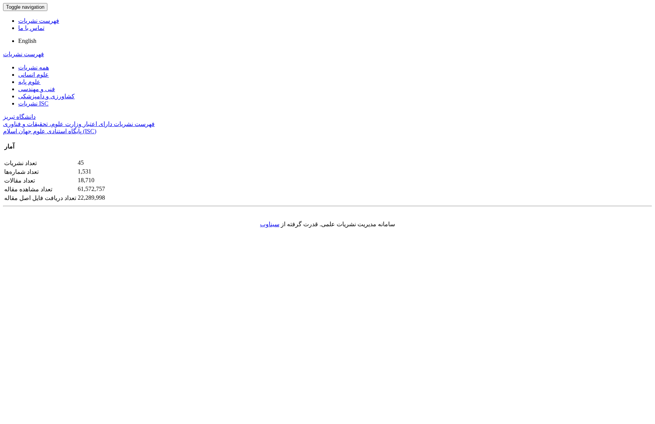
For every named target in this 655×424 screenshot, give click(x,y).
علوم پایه (29, 82)
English (27, 41)
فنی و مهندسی (36, 89)
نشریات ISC (33, 103)
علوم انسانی (33, 74)
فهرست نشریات (38, 20)
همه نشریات (33, 67)
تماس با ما (31, 28)
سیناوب (269, 224)
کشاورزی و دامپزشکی (46, 96)
